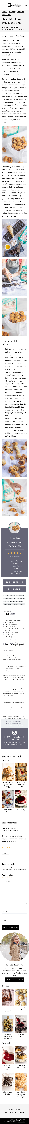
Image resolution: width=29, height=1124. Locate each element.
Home (4, 12)
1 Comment (20, 29)
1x (7, 614)
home (11, 1109)
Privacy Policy (21, 1122)
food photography (10, 1112)
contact (21, 1112)
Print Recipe (20, 36)
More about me (13, 980)
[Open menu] (4, 5)
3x (14, 614)
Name (6, 911)
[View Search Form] (26, 5)
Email (5, 921)
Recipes (12, 12)
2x (11, 614)
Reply (5, 853)
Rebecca (6, 27)
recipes (17, 1109)
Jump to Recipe (8, 36)
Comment (7, 881)
